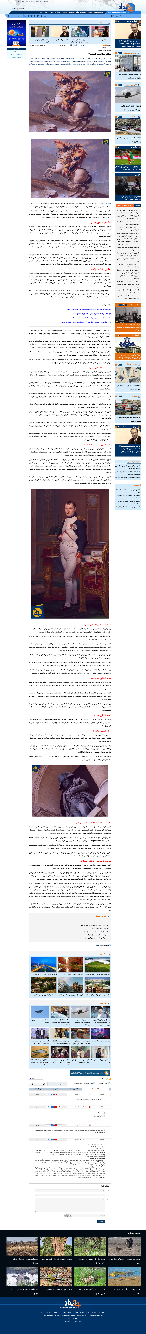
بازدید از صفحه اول (102, 1083)
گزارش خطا (105, 1079)
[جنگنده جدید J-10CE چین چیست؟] (39, 1012)
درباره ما (46, 2)
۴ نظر (102, 48)
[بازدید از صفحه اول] (109, 1083)
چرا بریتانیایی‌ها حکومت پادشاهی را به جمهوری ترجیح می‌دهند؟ (90, 313)
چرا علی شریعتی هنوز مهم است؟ (61, 41)
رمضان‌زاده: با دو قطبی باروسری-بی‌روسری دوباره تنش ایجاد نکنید (127, 472)
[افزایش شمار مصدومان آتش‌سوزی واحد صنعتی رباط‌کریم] (128, 407)
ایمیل (107, 1195)
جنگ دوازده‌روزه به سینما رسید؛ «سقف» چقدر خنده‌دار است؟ (61, 1022)
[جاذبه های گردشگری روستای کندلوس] (44, 985)
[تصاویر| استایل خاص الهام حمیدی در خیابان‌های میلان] (80, 1033)
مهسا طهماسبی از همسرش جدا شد (100, 1061)
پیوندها (41, 2)
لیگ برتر (134, 147)
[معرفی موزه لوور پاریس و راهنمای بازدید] (70, 985)
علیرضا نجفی (99, 945)
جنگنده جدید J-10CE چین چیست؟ (40, 1021)
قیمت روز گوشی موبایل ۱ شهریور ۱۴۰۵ (41, 41)
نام (108, 1190)
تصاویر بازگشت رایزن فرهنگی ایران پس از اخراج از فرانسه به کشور (128, 198)
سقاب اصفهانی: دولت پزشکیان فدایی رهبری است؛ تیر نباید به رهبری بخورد (128, 234)
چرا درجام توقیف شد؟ (103, 40)
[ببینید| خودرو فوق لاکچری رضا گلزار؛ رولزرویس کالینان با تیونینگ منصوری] (100, 1012)
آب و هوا (33, 2)
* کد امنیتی (107, 1216)
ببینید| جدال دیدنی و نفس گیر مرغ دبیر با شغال (124, 1261)
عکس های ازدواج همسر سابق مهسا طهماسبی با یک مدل (40, 1042)
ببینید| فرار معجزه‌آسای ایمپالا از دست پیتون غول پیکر (91, 1291)
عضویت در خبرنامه (57, 1084)
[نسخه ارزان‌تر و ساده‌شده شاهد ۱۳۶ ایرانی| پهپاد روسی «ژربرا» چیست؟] (39, 1052)
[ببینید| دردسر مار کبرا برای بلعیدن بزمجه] (56, 1246)
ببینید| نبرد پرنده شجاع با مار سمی (59, 1289)
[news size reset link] (80, 45)
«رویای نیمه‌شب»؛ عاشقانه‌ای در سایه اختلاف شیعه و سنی (61, 1042)
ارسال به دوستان (88, 1083)
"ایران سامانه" (68, 1321)
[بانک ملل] (16, 33)
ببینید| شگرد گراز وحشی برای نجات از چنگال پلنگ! (91, 1261)
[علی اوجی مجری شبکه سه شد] (100, 1033)
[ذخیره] (76, 45)
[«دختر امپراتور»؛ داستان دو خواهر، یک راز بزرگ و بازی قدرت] (60, 1052)
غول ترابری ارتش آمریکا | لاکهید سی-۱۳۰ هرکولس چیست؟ (82, 1022)
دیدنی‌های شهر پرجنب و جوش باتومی (45, 974)
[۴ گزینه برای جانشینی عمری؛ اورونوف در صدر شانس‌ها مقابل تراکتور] (128, 157)
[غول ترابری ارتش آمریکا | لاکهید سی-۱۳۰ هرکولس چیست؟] (80, 1012)
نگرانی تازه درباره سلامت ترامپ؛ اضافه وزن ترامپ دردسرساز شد (128, 265)
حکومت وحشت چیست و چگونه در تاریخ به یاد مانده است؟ (92, 318)
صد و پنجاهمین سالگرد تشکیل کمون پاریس (94, 932)
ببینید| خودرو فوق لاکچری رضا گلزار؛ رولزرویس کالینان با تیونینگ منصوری (101, 1022)
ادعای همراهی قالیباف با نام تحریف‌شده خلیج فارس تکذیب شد (128, 211)
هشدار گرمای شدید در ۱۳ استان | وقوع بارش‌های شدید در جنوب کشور (128, 228)
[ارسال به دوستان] (73, 45)
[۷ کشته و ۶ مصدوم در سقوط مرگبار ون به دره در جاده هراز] (128, 127)
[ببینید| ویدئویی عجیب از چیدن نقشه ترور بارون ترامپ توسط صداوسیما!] (128, 345)
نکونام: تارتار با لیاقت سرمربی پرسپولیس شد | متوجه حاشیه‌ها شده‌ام (128, 240)
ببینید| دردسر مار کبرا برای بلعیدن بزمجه (57, 1259)
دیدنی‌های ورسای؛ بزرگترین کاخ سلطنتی (98, 995)
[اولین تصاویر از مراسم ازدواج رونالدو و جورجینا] (80, 1052)
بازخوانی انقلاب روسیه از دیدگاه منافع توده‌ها (93, 925)
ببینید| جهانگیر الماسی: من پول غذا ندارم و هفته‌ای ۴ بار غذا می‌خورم (128, 271)
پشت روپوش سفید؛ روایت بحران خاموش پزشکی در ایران (80, 41)
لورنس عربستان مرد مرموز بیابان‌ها (97, 935)
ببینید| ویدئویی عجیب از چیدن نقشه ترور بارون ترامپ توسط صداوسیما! (129, 356)
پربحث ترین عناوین (121, 206)
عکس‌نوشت (134, 305)
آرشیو (37, 2)
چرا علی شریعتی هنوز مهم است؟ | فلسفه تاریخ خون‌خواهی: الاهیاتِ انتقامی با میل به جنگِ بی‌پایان (130, 44)
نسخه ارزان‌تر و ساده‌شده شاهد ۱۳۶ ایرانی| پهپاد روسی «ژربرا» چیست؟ (39, 1062)
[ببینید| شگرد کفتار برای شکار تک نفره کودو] (22, 1276)
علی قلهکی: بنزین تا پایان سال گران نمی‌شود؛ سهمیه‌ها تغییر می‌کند (127, 467)
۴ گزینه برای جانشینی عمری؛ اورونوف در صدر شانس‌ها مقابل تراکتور (128, 168)
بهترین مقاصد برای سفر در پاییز (73, 974)
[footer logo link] (70, 1305)
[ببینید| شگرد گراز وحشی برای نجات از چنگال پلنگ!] (90, 1246)
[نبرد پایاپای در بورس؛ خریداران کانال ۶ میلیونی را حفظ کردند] (128, 63)
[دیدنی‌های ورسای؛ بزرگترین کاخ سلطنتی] (97, 985)
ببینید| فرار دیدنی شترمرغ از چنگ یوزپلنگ (25, 1261)
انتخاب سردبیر (132, 21)
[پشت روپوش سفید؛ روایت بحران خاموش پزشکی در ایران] (80, 31)
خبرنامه (55, 1313)
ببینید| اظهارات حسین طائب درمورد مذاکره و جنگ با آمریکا (128, 217)
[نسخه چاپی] (71, 45)
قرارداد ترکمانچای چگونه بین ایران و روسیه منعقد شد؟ (91, 938)
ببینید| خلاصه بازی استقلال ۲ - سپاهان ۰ (128, 277)
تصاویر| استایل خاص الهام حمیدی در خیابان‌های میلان (81, 1042)
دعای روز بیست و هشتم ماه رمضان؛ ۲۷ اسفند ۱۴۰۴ (128, 502)
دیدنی (137, 174)
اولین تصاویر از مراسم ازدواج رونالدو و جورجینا (81, 1061)
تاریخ (109, 45)
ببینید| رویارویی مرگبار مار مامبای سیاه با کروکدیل (125, 1291)
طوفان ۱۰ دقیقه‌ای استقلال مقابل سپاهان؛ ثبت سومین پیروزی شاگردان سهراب (128, 284)
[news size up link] (83, 45)
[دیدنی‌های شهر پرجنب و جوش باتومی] (44, 965)
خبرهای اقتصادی (16, 57)
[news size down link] (78, 45)
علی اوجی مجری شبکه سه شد (101, 1041)
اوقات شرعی (28, 2)
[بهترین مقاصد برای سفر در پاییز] (70, 965)
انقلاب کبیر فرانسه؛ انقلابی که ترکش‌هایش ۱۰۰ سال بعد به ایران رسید (89, 309)
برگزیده (105, 45)
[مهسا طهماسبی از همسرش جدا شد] (100, 1052)
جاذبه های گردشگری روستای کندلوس (45, 995)
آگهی (18, 2)
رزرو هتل (16, 51)
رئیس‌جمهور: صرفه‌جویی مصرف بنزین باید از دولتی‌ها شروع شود (128, 297)
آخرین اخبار (137, 206)
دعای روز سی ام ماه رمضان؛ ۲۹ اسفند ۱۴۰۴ (128, 491)
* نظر (107, 1199)
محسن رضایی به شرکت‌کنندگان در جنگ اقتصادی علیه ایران (128, 223)
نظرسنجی (22, 2)
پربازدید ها (130, 206)
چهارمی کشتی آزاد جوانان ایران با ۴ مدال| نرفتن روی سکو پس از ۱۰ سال (128, 254)
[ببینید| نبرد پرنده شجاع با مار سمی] (56, 1276)
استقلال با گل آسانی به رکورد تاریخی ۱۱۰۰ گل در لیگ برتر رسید (128, 291)
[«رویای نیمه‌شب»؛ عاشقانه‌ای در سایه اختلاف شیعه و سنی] (60, 1033)
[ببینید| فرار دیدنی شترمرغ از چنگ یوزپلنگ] (22, 1246)
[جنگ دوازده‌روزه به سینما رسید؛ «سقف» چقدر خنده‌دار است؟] (60, 1012)
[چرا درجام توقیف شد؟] (100, 31)
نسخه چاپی (76, 1083)
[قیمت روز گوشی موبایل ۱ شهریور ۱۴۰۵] (40, 31)
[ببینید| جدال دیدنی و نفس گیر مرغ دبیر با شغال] (124, 1246)
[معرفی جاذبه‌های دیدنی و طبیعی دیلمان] (97, 965)
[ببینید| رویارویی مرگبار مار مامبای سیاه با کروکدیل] (124, 1276)
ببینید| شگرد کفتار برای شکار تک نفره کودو (24, 1291)
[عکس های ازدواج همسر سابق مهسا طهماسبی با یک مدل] (39, 1033)
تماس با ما (50, 2)
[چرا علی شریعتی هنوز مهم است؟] (60, 31)
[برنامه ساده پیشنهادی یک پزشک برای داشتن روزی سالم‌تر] (128, 375)
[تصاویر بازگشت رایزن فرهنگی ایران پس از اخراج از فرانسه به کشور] (128, 185)
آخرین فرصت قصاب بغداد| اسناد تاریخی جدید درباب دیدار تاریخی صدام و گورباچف (128, 327)
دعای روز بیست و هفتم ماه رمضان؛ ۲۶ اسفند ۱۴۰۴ (128, 508)
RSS (42, 1313)
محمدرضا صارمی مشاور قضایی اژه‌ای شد (128, 260)
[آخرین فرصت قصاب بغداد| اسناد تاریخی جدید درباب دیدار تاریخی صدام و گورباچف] (128, 315)
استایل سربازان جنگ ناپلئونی (98, 928)
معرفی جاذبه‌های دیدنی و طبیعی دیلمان (98, 974)
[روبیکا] (90, 1073)
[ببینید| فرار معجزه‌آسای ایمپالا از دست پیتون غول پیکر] (90, 1276)
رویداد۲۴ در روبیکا (16, 54)
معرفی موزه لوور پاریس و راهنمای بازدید (71, 995)
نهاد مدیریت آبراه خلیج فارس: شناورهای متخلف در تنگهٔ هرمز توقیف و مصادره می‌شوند (128, 247)
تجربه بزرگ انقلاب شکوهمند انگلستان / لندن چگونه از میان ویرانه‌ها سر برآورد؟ (86, 322)
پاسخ (37, 1094)
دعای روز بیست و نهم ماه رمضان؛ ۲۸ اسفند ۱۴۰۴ (128, 496)
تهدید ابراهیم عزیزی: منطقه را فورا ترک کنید (127, 477)
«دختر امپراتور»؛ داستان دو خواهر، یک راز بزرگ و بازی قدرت (61, 1062)
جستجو (82, 1313)
